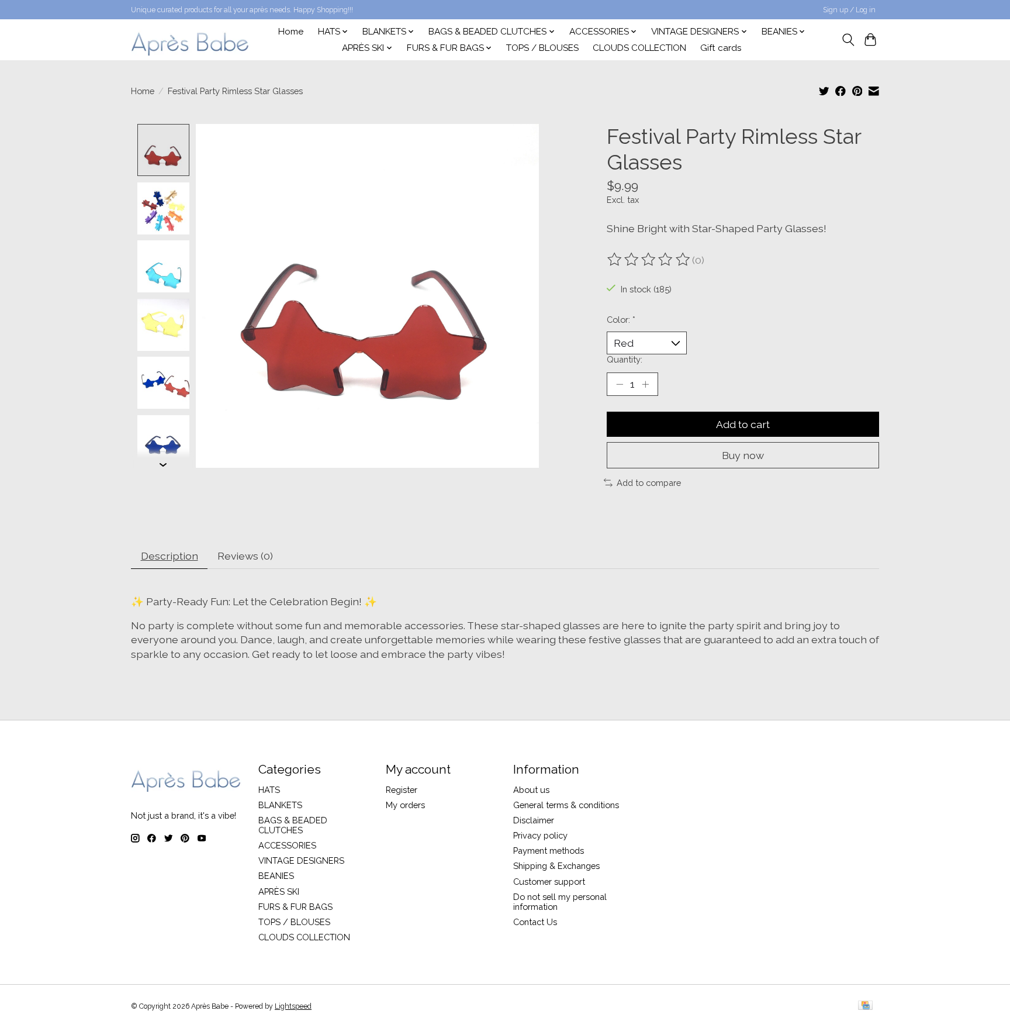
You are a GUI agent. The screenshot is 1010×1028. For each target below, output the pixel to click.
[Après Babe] (190, 39)
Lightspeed (293, 1006)
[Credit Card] (865, 1006)
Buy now (743, 455)
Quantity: (624, 359)
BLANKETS (280, 805)
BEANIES (276, 876)
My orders (405, 805)
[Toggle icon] (847, 39)
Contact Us (535, 922)
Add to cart (743, 424)
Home (290, 31)
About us (531, 790)
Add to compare (649, 483)
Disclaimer (533, 820)
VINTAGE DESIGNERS (301, 860)
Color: (621, 320)
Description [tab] (169, 556)
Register (401, 790)
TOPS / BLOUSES (542, 48)
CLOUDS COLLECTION (639, 48)
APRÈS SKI (278, 891)
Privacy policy (540, 835)
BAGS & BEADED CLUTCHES (292, 825)
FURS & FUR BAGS (295, 907)
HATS (269, 790)
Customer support (549, 881)
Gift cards (721, 48)
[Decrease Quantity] (619, 384)
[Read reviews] (649, 259)
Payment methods (548, 850)
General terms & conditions (566, 805)
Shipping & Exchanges (556, 866)
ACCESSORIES (287, 845)
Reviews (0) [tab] (245, 556)
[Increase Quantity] (645, 384)
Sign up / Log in (849, 10)
